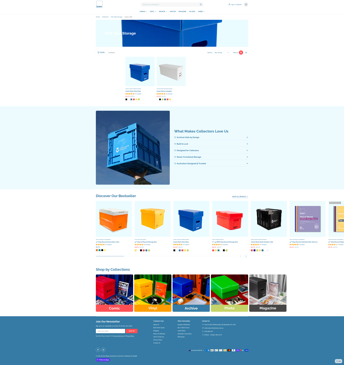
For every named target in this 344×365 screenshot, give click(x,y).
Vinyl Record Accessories (103, 239)
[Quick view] (152, 61)
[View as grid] (241, 52)
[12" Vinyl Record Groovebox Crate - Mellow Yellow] (105, 250)
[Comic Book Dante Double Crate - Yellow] (260, 250)
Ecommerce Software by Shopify (127, 356)
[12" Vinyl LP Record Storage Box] (153, 219)
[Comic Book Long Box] (171, 71)
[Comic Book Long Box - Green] (162, 99)
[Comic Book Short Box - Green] (139, 99)
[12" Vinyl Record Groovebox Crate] (114, 219)
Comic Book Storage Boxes (133, 88)
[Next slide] (246, 256)
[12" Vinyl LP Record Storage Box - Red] (144, 250)
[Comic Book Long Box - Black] (160, 99)
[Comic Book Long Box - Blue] (165, 99)
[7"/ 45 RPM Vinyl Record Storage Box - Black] (224, 250)
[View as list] (246, 52)
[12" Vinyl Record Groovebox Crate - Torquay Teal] (100, 250)
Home (98, 17)
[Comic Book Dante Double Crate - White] (265, 250)
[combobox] (172, 4)
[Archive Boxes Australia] (191, 293)
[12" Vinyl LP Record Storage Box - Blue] (146, 250)
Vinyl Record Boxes (140, 239)
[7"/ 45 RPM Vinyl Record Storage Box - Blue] (218, 250)
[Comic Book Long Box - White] (157, 99)
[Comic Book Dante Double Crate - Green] (257, 250)
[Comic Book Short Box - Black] (126, 99)
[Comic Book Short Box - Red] (134, 99)
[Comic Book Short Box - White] (129, 99)
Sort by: (209, 52)
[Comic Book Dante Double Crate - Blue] (263, 250)
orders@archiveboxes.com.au (213, 328)
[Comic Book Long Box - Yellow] (170, 99)
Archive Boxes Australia (108, 356)
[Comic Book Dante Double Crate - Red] (252, 250)
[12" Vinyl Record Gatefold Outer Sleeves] (308, 219)
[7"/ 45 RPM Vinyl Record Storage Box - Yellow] (216, 250)
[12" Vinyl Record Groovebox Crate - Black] (102, 250)
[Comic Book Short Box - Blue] (131, 99)
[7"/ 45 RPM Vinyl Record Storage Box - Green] (227, 250)
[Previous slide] (240, 256)
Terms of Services (118, 336)
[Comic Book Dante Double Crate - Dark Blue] (254, 250)
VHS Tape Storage (116, 17)
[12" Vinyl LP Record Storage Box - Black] (141, 250)
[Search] (201, 4)
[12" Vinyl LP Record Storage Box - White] (138, 250)
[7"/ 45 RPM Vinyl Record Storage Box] (230, 219)
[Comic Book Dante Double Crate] (269, 219)
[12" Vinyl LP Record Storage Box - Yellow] (136, 250)
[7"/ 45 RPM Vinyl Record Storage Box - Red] (213, 250)
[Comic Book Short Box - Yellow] (136, 99)
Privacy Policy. (130, 336)
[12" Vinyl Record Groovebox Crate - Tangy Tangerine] (97, 250)
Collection (105, 17)
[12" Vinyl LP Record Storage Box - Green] (149, 250)
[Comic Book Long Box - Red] (167, 99)
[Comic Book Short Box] (140, 71)
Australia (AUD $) (196, 350)
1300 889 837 (208, 331)
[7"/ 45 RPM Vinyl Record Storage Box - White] (221, 250)
